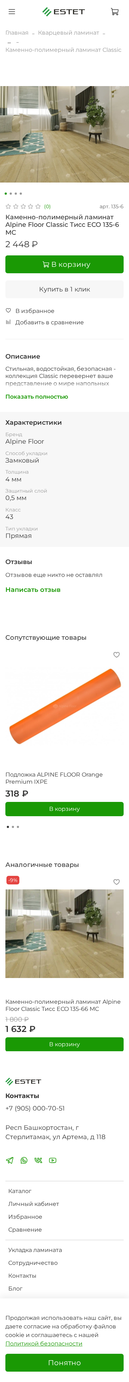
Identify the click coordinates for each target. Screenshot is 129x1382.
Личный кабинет (33, 1204)
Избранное (25, 1216)
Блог (15, 1288)
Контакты (22, 1275)
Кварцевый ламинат (68, 32)
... (9, 41)
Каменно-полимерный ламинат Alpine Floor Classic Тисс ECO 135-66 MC (63, 1005)
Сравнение (25, 1229)
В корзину (64, 808)
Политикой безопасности (43, 1343)
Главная (17, 32)
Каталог (20, 1191)
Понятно (64, 1362)
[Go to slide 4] (21, 194)
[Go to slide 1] (6, 194)
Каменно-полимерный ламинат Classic (63, 49)
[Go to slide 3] (16, 194)
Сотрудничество (33, 1262)
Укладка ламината (35, 1250)
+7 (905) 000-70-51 (35, 1108)
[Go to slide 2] (11, 194)
